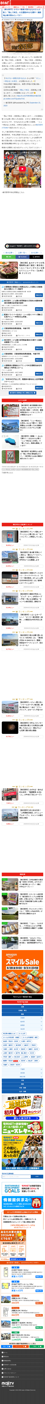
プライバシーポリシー (10, 1373)
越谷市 (26, 1045)
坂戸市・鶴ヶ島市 (21, 1053)
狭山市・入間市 (33, 1061)
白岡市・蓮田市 (8, 1045)
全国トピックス (6, 7)
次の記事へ (35, 253)
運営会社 (6, 1356)
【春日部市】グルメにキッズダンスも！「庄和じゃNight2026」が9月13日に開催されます (31, 911)
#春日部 (38, 96)
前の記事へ (10, 253)
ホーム (5, 1352)
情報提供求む (7, 1360)
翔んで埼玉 (35, 469)
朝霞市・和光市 (10, 1061)
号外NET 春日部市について (11, 1377)
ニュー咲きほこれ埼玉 (8, 469)
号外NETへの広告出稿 (10, 1364)
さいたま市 (22, 1033)
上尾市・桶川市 (8, 1053)
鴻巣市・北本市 (33, 1049)
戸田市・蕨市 (7, 1057)
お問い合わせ (7, 1369)
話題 (4, 472)
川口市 (32, 1053)
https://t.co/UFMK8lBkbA (26, 96)
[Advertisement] (22, 499)
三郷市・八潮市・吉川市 (10, 1049)
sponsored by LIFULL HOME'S (29, 1262)
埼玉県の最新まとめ (9, 1033)
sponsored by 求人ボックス (30, 282)
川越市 (5, 1065)
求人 (23, 7)
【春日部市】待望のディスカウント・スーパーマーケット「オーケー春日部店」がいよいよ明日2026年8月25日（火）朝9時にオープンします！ (31, 578)
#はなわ (23, 78)
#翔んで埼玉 (24, 90)
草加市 (34, 1045)
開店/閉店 (30, 7)
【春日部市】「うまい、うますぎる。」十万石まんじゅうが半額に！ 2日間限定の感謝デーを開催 (31, 925)
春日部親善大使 (26, 469)
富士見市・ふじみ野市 (21, 1057)
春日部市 (18, 1045)
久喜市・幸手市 (26, 1041)
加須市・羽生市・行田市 (10, 1041)
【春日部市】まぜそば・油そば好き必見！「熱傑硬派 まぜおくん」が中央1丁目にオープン (31, 792)
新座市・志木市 (36, 1057)
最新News (16, 7)
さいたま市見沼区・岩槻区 (11, 1037)
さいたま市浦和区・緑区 (30, 1037)
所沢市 (23, 1061)
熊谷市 (23, 1049)
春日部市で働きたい (14, 282)
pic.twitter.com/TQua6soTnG (14, 99)
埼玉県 (30, 20)
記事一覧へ (22, 253)
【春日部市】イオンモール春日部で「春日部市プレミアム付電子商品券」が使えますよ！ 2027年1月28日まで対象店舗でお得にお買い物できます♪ (31, 898)
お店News (39, 7)
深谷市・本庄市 (15, 1065)
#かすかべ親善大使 (13, 78)
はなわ (18, 469)
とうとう (10, 472)
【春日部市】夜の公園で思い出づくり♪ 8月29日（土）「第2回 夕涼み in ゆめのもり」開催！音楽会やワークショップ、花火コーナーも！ (31, 640)
